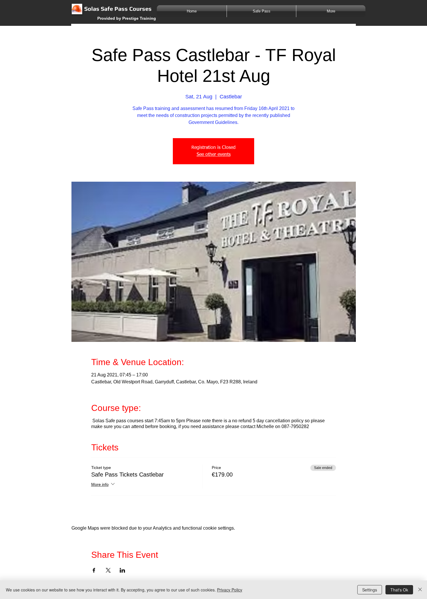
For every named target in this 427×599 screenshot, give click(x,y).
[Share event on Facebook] (94, 570)
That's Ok (399, 590)
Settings (369, 590)
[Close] (420, 589)
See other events (214, 154)
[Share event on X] (108, 570)
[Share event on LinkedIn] (122, 570)
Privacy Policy (229, 590)
